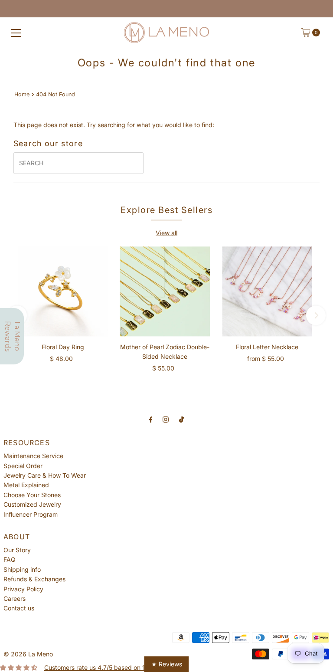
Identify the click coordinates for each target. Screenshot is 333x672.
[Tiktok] (181, 419)
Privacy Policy (23, 589)
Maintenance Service (33, 455)
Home (21, 94)
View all (166, 232)
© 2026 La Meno (28, 654)
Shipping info (22, 569)
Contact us (18, 608)
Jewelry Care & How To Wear (44, 475)
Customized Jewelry (32, 504)
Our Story (17, 550)
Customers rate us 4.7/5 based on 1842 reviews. (113, 667)
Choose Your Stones (32, 494)
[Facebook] (151, 419)
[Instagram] (166, 419)
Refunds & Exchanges (34, 579)
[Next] (316, 315)
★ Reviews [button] (166, 664)
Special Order (22, 465)
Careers (14, 598)
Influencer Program (30, 514)
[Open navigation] (16, 32)
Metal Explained (26, 484)
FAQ (9, 559)
